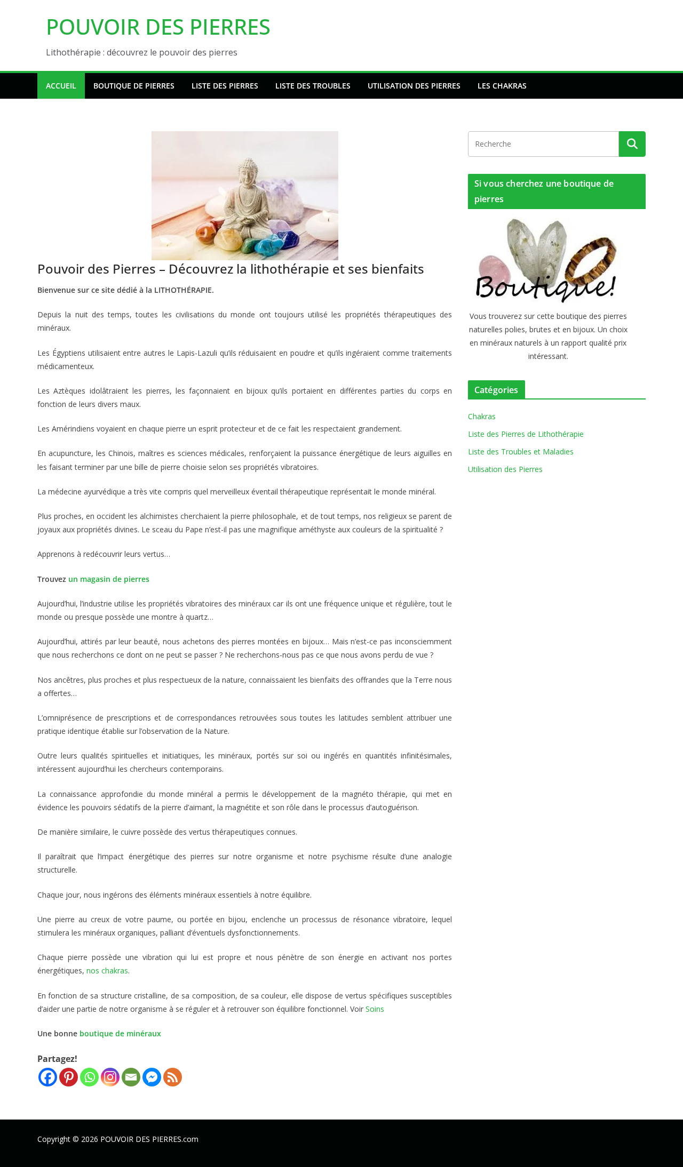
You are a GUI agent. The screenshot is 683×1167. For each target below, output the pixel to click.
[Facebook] (47, 1077)
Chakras (482, 416)
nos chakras (107, 970)
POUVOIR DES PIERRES (158, 26)
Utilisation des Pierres (414, 86)
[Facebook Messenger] (151, 1077)
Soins (375, 1009)
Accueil (61, 86)
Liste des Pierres (225, 86)
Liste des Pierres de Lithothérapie (526, 434)
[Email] (131, 1077)
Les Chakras (502, 86)
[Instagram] (110, 1077)
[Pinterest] (68, 1077)
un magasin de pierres (108, 579)
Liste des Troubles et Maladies (521, 451)
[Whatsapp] (89, 1077)
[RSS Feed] (172, 1077)
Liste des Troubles (313, 86)
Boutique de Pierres (133, 86)
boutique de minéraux (120, 1033)
